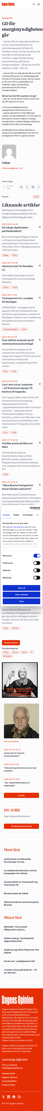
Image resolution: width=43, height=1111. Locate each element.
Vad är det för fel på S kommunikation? (14, 754)
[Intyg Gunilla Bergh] (20, 679)
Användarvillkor (9, 1081)
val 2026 (15, 628)
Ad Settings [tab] (28, 515)
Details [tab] (16, 515)
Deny (21, 601)
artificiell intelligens (10, 329)
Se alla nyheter (11, 642)
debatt (24, 652)
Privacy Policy (8, 1085)
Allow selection (21, 595)
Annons (15, 652)
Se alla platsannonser (21, 826)
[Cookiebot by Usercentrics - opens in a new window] (30, 508)
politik (36, 197)
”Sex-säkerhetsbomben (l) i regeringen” (17, 784)
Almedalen (7, 656)
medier (5, 255)
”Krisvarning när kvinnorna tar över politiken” (20, 769)
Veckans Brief (8, 1073)
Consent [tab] (6, 515)
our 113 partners (17, 527)
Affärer (6, 287)
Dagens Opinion (9, 1077)
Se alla (22, 795)
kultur (5, 371)
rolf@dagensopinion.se (12, 1068)
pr (32, 652)
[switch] (36, 563)
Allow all (21, 588)
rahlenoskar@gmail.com (12, 168)
